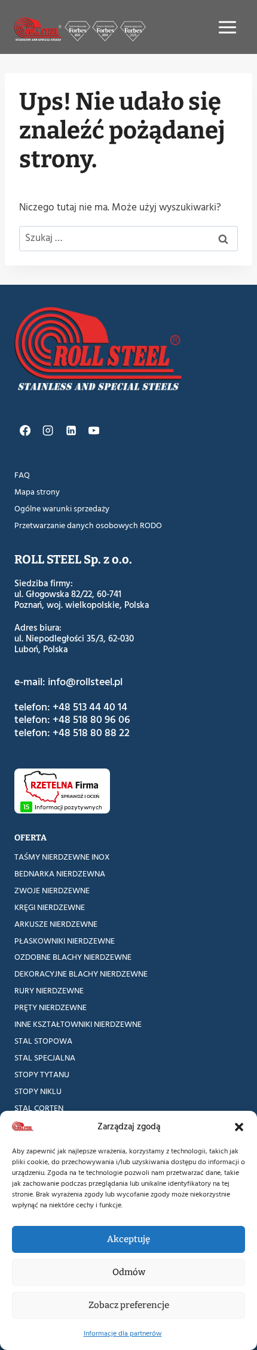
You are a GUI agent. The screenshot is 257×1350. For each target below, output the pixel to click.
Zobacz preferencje (128, 1305)
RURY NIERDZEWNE (49, 991)
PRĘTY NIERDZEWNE (50, 1007)
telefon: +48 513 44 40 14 (70, 707)
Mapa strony (37, 492)
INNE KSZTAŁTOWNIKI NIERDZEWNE (78, 1024)
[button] (239, 1127)
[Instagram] (48, 430)
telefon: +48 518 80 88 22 (72, 733)
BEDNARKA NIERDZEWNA (59, 874)
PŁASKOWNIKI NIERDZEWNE (64, 941)
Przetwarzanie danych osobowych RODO (88, 525)
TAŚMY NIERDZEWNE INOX (62, 857)
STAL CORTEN (38, 1108)
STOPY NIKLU (38, 1091)
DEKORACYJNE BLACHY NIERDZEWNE (81, 974)
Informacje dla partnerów (123, 1333)
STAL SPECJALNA (44, 1058)
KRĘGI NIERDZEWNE (49, 907)
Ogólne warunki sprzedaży (61, 509)
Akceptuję (128, 1239)
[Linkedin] (70, 430)
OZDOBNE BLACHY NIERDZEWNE (72, 957)
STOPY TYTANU (41, 1074)
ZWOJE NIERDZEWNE (52, 890)
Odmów (128, 1272)
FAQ (22, 475)
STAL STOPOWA (43, 1041)
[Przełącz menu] (227, 27)
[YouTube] (94, 430)
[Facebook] (25, 430)
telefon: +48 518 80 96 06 (72, 719)
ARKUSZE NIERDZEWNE (55, 924)
